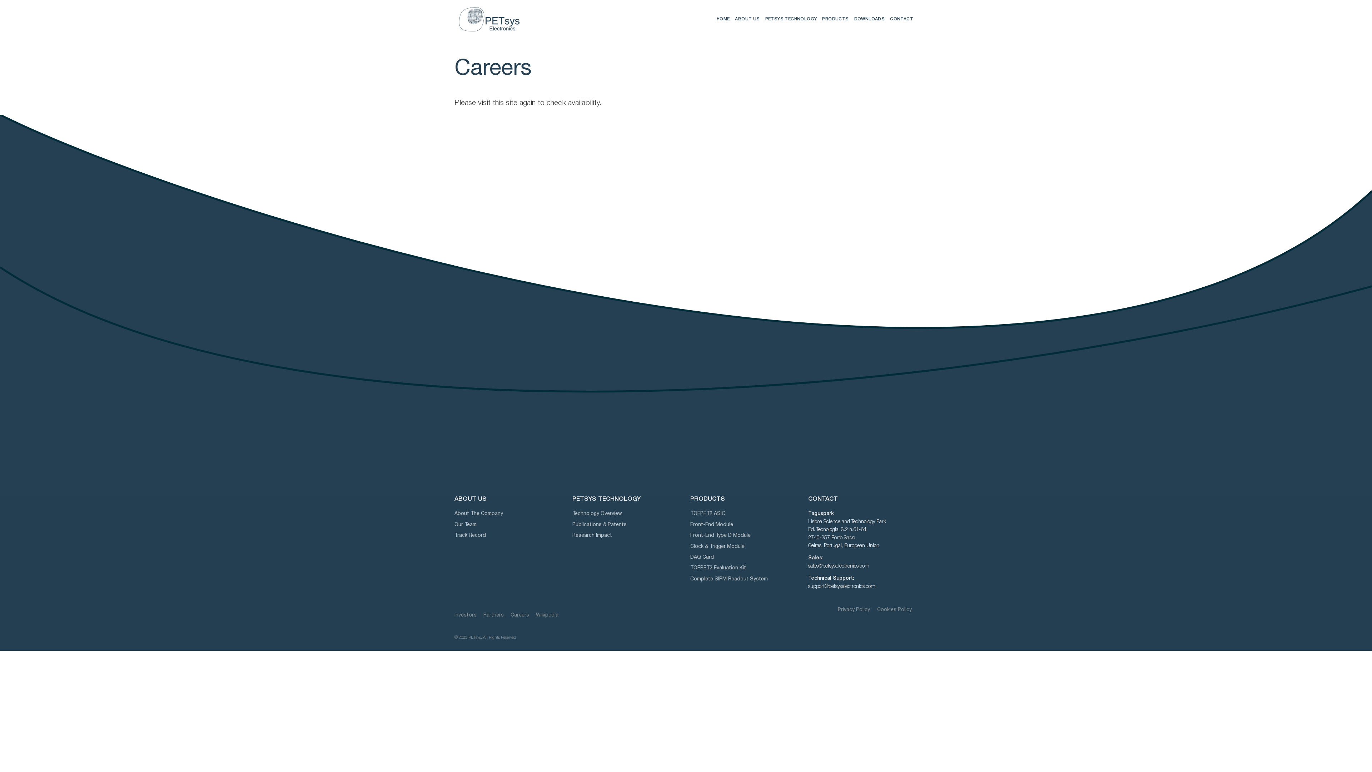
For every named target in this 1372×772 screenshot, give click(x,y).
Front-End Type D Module (720, 535)
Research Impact (592, 535)
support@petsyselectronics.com (841, 586)
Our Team (465, 525)
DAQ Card (702, 557)
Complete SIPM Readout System (729, 579)
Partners (493, 615)
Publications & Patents (599, 525)
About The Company (478, 513)
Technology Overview (597, 513)
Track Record (470, 535)
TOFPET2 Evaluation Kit (718, 568)
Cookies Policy (894, 610)
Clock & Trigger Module (717, 546)
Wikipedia (547, 615)
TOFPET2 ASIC (707, 513)
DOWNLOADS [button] (869, 19)
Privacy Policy (854, 610)
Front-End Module (711, 525)
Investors (465, 615)
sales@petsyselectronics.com (838, 566)
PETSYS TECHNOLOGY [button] (791, 19)
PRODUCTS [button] (835, 19)
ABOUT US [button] (747, 19)
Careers (520, 615)
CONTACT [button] (901, 19)
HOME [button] (723, 19)
